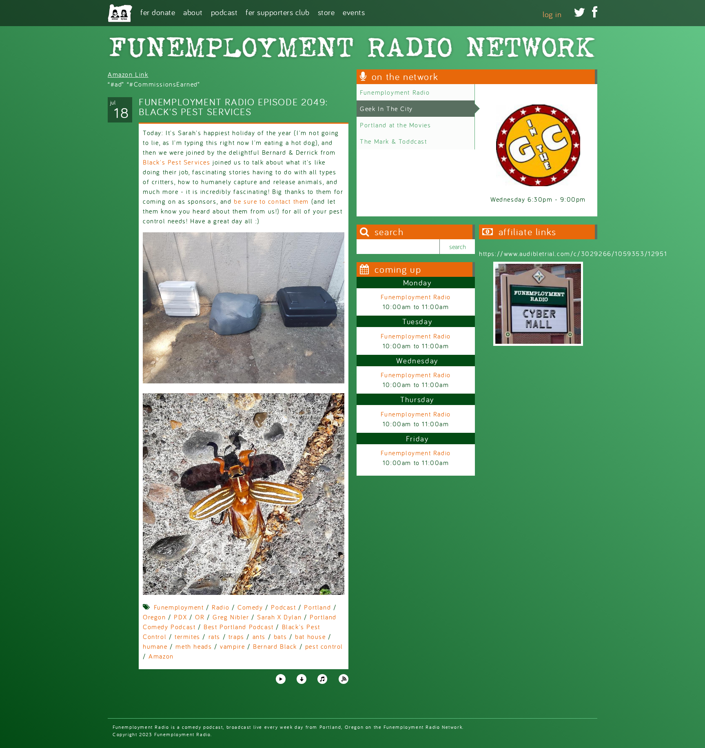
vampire (232, 646)
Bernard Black (275, 646)
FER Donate (157, 11)
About (193, 11)
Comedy (250, 607)
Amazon (161, 656)
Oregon (154, 617)
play (280, 678)
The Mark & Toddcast (393, 141)
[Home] (120, 13)
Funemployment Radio (395, 92)
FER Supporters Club (278, 11)
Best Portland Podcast (239, 627)
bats (280, 636)
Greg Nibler (231, 617)
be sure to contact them (271, 201)
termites (187, 636)
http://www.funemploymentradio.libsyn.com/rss (343, 679)
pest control (324, 646)
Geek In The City (386, 109)
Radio (220, 607)
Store (326, 11)
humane (155, 646)
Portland (317, 607)
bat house (310, 636)
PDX (180, 617)
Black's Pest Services (177, 162)
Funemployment (179, 607)
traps (236, 636)
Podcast (224, 11)
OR (199, 617)
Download (301, 679)
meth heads (193, 646)
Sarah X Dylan (279, 617)
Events (354, 11)
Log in (552, 14)
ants (259, 636)
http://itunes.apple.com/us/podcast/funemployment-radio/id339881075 (322, 679)
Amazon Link (128, 74)
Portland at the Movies (395, 125)
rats (214, 636)
